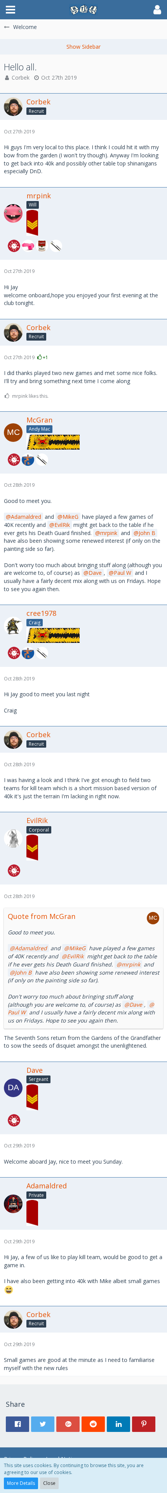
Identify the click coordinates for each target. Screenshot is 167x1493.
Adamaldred (26, 516)
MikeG (70, 516)
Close (49, 1483)
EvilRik (62, 524)
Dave (95, 572)
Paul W (122, 572)
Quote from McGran (41, 916)
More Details (21, 1483)
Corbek (21, 77)
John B (147, 533)
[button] (10, 9)
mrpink (108, 533)
